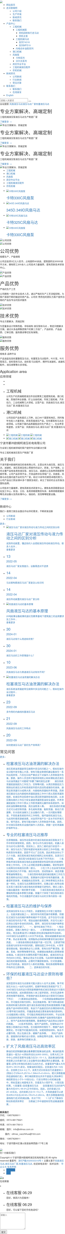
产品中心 (10, 23)
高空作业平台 (19, 64)
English (10, 95)
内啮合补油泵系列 (24, 48)
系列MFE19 (25, 45)
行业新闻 (17, 79)
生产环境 (17, 14)
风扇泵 (16, 54)
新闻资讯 (17, 17)
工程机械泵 (21, 29)
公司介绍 (17, 10)
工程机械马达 (22, 39)
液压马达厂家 (29, 103)
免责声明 (11, 1166)
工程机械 (17, 26)
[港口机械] (12, 438)
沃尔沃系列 (21, 60)
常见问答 (17, 82)
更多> (3, 523)
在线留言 (17, 92)
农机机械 (17, 70)
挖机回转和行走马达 (29, 32)
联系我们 (17, 20)
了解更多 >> (6, 498)
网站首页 (10, 4)
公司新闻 (17, 76)
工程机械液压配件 (21, 67)
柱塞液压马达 (42, 103)
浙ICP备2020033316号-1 (30, 1160)
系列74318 (24, 42)
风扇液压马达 (16, 103)
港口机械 (17, 51)
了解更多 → (6, 121)
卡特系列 (20, 57)
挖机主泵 (23, 35)
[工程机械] (12, 434)
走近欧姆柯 (11, 7)
